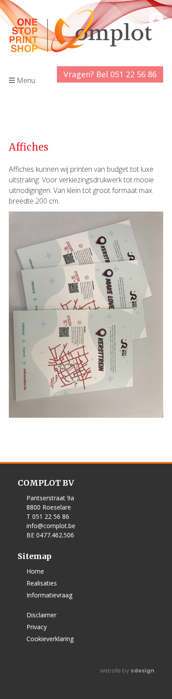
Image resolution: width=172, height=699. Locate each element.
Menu (35, 659)
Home (35, 571)
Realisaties (41, 583)
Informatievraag (49, 595)
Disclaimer (41, 615)
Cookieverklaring (50, 639)
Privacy (36, 627)
